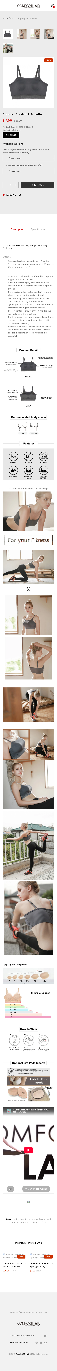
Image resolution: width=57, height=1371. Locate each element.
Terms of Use (41, 1312)
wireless (39, 1219)
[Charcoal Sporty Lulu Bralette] (28, 82)
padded (47, 1219)
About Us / (15, 1312)
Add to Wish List (13, 195)
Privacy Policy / (27, 1312)
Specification (38, 229)
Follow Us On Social (19, 1342)
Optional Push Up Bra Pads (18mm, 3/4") (23, 165)
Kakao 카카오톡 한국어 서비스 (23, 1335)
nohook (12, 1222)
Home (5, 18)
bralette (24, 1219)
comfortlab (43, 1222)
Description (17, 229)
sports (32, 1219)
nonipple (21, 1222)
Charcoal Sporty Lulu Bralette (23, 18)
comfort (16, 1219)
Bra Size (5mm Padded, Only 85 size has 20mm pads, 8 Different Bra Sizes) (26, 151)
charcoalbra (31, 1222)
